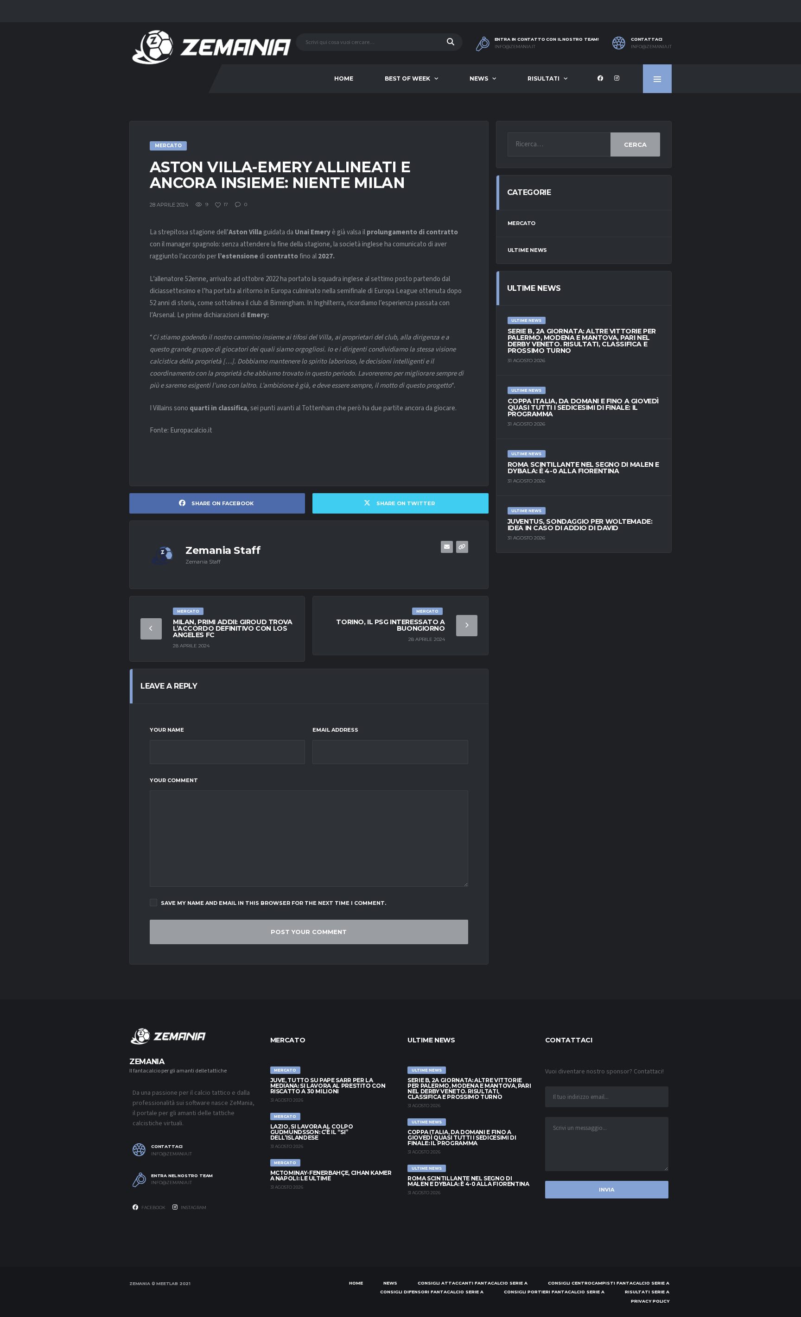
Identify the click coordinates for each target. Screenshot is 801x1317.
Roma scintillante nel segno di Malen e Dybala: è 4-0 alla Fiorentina (583, 467)
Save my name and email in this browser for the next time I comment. (273, 903)
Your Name (167, 730)
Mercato (521, 223)
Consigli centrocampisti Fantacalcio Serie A (608, 1283)
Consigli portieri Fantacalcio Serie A (554, 1291)
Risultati (543, 78)
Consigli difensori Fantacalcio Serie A (431, 1291)
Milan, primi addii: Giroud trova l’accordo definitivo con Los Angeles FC (232, 628)
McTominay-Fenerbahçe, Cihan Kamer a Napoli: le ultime (331, 1175)
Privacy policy (650, 1301)
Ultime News (527, 250)
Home (343, 78)
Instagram (193, 1207)
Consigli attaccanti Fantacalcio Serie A (473, 1283)
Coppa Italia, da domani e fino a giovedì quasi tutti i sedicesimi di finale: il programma (583, 407)
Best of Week (407, 78)
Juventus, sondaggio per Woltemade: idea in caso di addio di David (580, 524)
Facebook (152, 1207)
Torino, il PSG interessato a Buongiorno (390, 625)
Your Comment (174, 780)
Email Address (335, 730)
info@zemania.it (515, 46)
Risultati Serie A (647, 1291)
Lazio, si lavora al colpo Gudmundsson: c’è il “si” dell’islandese (311, 1132)
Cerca (635, 144)
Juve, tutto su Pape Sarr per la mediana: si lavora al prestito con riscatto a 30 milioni (328, 1086)
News (479, 78)
